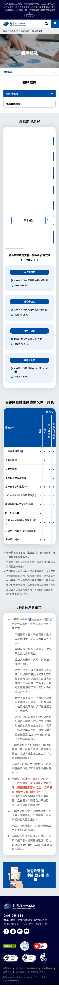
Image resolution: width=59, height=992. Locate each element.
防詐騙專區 (21, 972)
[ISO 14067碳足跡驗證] (29, 958)
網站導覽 (7, 968)
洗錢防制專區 (37, 972)
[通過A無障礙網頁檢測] (9, 946)
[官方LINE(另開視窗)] (20, 931)
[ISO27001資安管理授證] (24, 946)
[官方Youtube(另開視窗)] (26, 931)
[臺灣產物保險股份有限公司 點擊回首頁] (14, 24)
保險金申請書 (12, 451)
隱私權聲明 (47, 968)
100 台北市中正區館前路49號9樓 (30, 280)
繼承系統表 (21, 734)
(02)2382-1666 (21, 285)
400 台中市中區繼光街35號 (27, 339)
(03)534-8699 (20, 314)
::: (1, 77)
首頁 (5, 31)
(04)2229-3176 (21, 344)
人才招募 (7, 972)
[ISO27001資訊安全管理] (40, 946)
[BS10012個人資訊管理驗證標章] (10, 958)
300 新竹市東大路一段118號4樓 (30, 309)
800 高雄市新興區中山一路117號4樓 (30, 370)
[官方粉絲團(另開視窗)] (6, 931)
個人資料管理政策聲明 (27, 968)
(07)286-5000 (20, 376)
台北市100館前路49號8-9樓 (32, 919)
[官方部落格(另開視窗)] (13, 931)
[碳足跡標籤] (43, 958)
